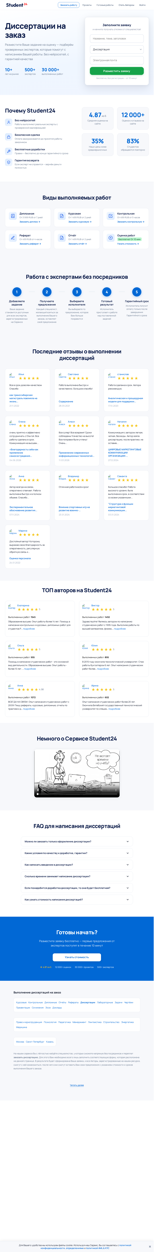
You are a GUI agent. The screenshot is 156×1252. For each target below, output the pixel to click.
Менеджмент (79, 1022)
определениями (75, 1248)
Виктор (95, 605)
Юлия (94, 645)
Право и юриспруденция (29, 1022)
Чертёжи (128, 1002)
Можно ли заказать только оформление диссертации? (58, 841)
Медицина (21, 1027)
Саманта (122, 476)
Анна (21, 476)
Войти (142, 5)
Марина (23, 530)
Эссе (48, 1007)
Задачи (118, 1002)
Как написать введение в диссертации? (49, 864)
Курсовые (21, 1002)
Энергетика (127, 1022)
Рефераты (73, 1002)
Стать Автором (126, 5)
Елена (22, 421)
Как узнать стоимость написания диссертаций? (54, 899)
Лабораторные (105, 1002)
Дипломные (50, 1002)
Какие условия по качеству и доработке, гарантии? (56, 853)
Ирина (94, 685)
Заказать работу (68, 5)
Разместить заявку (116, 71)
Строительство (111, 1022)
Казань (50, 1041)
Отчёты (62, 1002)
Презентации (23, 1007)
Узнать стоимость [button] (77, 957)
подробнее (29, 628)
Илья (21, 374)
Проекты (86, 5)
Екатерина (23, 605)
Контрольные (35, 1002)
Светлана (73, 374)
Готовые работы (105, 5)
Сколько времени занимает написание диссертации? (57, 876)
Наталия (121, 421)
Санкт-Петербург (35, 1041)
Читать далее (77, 1085)
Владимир (73, 476)
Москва (20, 1041)
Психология (50, 1022)
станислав (123, 374)
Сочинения (38, 1007)
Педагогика (64, 1022)
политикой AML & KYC (97, 1248)
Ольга (20, 645)
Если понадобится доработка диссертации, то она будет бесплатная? (67, 888)
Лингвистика (94, 1022)
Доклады (57, 1007)
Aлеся (71, 421)
